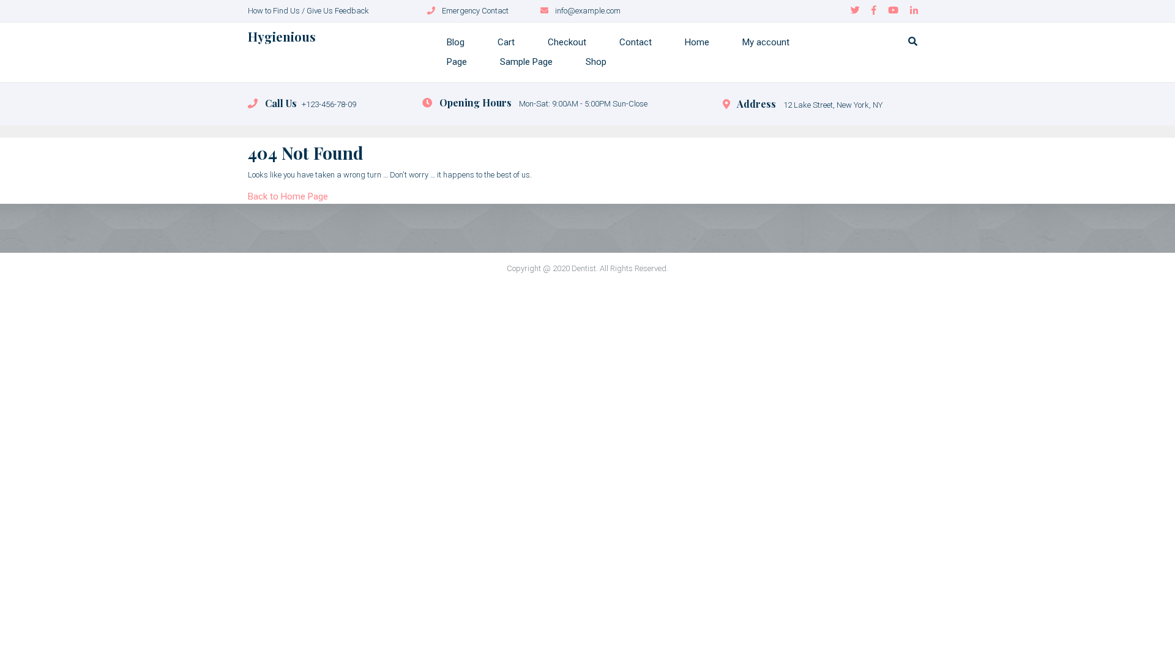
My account (765, 42)
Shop (596, 61)
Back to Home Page (288, 196)
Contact (635, 42)
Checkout (567, 42)
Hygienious (282, 36)
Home (697, 42)
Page (457, 61)
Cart (506, 42)
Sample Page (526, 61)
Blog (455, 42)
